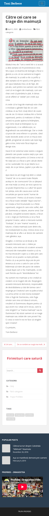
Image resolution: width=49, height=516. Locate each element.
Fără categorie (16, 391)
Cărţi (12, 386)
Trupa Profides (16, 396)
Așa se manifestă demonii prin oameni (30, 457)
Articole (10, 415)
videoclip (10, 419)
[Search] (40, 370)
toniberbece (27, 29)
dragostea (20, 415)
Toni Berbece (13, 3)
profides (29, 415)
